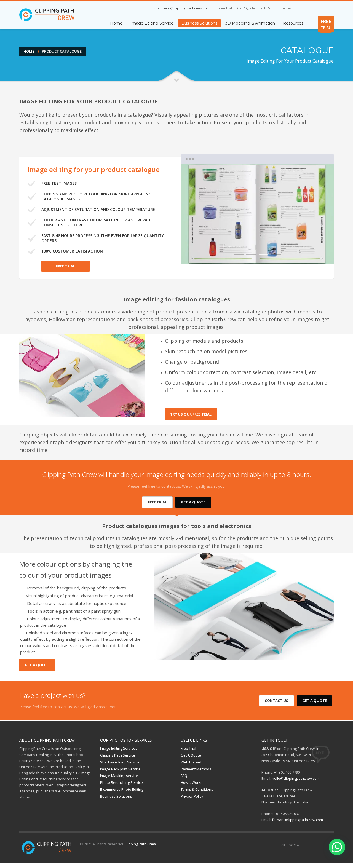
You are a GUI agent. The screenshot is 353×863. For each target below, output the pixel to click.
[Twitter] (313, 8)
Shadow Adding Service (120, 762)
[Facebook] (305, 8)
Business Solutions (116, 796)
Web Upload (191, 762)
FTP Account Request (276, 8)
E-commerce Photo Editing (121, 789)
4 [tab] (276, 255)
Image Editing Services (118, 748)
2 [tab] (251, 255)
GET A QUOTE (193, 502)
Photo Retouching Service (121, 782)
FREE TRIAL (65, 266)
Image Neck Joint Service (120, 768)
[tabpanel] (257, 214)
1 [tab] (238, 255)
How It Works (191, 782)
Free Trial (225, 8)
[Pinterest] (321, 8)
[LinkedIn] (329, 8)
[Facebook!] (305, 845)
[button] (337, 847)
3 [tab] (263, 255)
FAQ (184, 775)
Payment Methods (196, 768)
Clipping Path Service (117, 755)
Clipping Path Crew (140, 843)
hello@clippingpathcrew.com (186, 8)
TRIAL (325, 24)
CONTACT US (276, 700)
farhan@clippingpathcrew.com (297, 819)
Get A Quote (246, 8)
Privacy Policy (192, 796)
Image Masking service (119, 775)
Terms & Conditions (197, 789)
